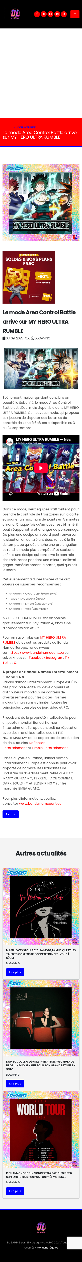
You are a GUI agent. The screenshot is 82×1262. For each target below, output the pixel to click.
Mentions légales (47, 1247)
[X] (57, 14)
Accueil (7, 127)
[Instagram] (44, 14)
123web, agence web (38, 1242)
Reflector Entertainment (24, 745)
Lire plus (15, 972)
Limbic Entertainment (50, 747)
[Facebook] (37, 14)
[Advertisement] (41, 73)
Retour (11, 814)
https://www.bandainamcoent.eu (36, 652)
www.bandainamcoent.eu (40, 803)
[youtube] (50, 14)
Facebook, (37, 657)
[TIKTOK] (64, 14)
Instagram (54, 657)
